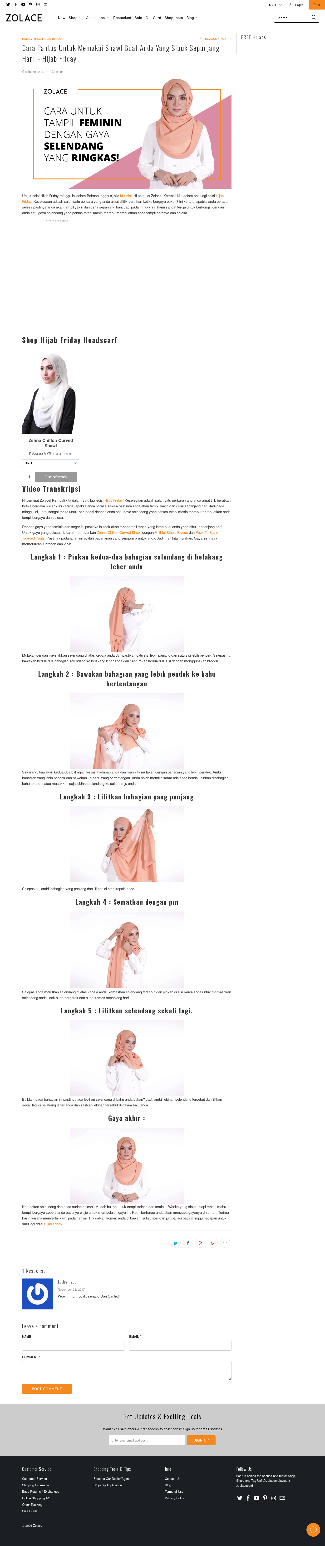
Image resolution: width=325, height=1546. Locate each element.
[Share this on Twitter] (176, 1243)
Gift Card (153, 17)
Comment (31, 1357)
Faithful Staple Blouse (171, 532)
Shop (73, 17)
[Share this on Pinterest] (200, 1243)
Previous (210, 38)
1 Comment (56, 71)
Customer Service (34, 1478)
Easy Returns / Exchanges (40, 1491)
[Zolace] (28, 18)
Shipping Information (36, 1485)
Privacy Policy (175, 1498)
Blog (191, 17)
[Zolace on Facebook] (15, 5)
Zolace (37, 1525)
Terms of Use (174, 1491)
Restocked (122, 17)
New (61, 17)
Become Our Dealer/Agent (112, 1478)
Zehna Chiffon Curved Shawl (119, 532)
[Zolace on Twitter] (8, 5)
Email (135, 1336)
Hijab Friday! (114, 500)
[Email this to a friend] (225, 1243)
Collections (95, 17)
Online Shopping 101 (36, 1498)
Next (224, 38)
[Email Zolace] (45, 5)
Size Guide (29, 1511)
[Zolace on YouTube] (23, 5)
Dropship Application (108, 1485)
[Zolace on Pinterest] (30, 5)
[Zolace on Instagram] (38, 5)
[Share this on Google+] (213, 1243)
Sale (138, 17)
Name (27, 1336)
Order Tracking (32, 1504)
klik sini (126, 195)
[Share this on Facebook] (188, 1243)
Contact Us (172, 1478)
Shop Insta (174, 17)
